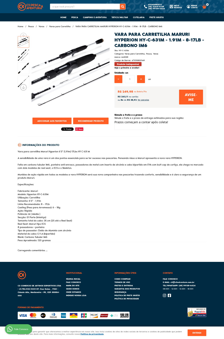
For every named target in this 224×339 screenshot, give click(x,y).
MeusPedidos (178, 7)
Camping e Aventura (95, 17)
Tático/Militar (120, 17)
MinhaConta (194, 7)
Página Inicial (73, 278)
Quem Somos (72, 288)
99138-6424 (156, 8)
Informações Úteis (125, 272)
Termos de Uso (122, 282)
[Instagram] (164, 295)
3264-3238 (156, 6)
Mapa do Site (72, 285)
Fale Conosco (73, 282)
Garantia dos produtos (127, 288)
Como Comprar (122, 278)
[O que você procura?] (123, 7)
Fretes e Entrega (123, 285)
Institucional (74, 272)
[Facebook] (169, 295)
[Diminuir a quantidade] (118, 79)
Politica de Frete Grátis (127, 295)
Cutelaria (138, 17)
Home (63, 17)
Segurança (120, 292)
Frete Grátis (156, 17)
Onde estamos (73, 292)
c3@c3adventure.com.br (182, 282)
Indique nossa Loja (76, 295)
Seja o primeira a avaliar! (126, 67)
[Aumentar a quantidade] (141, 79)
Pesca (74, 17)
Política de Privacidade (126, 298)
